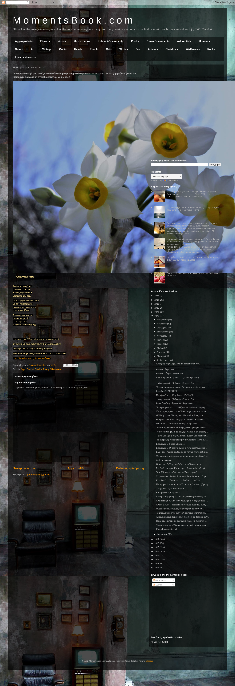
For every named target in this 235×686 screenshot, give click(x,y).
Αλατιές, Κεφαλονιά (165, 369)
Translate (173, 180)
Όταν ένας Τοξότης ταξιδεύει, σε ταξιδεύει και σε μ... (180, 464)
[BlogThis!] (67, 365)
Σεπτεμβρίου (163, 332)
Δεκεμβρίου (162, 319)
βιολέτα (38, 369)
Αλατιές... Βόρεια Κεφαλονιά (169, 373)
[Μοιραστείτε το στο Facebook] (73, 365)
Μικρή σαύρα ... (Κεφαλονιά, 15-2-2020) (174, 395)
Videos (62, 41)
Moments (204, 41)
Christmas (171, 49)
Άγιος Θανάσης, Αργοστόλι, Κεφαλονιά (174, 403)
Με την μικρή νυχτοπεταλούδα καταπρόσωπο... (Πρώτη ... (183, 484)
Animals (153, 49)
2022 (157, 308)
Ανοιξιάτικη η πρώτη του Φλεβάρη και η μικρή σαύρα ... (182, 501)
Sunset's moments (158, 41)
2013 (157, 563)
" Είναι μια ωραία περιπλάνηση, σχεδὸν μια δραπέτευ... (182, 436)
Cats (109, 49)
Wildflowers (193, 49)
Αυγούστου (162, 336)
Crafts (63, 49)
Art (33, 49)
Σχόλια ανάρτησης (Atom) (37, 474)
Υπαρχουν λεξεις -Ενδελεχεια (170, 488)
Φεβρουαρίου (163, 360)
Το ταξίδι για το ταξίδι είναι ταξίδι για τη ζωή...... (178, 472)
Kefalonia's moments (110, 41)
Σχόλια (158, 585)
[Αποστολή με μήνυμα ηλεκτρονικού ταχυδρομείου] (64, 365)
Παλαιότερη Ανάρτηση (130, 468)
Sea (138, 49)
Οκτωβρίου (162, 328)
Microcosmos (82, 41)
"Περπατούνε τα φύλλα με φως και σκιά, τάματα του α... (182, 525)
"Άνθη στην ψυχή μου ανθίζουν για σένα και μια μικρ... (181, 407)
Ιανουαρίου (162, 534)
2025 (157, 296)
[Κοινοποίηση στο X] (70, 365)
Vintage (46, 49)
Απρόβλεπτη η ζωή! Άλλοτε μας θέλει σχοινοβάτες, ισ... (182, 496)
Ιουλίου (160, 340)
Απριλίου (161, 352)
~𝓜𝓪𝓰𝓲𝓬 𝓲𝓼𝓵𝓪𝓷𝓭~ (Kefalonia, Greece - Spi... (176, 383)
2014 (157, 559)
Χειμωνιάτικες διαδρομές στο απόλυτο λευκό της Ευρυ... (182, 476)
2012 (157, 567)
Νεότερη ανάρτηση (24, 468)
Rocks (211, 49)
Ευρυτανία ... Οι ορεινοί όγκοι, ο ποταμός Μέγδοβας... (181, 448)
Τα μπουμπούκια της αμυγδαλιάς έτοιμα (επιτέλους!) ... (181, 513)
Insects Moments (25, 57)
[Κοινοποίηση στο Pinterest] (76, 365)
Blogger (149, 661)
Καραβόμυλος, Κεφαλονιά (168, 492)
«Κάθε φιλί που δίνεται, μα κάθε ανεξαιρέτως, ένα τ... (181, 415)
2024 (157, 300)
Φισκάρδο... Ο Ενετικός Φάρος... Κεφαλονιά (176, 423)
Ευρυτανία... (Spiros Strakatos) (170, 444)
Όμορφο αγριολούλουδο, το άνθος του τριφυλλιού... (180, 509)
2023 (157, 304)
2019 (157, 539)
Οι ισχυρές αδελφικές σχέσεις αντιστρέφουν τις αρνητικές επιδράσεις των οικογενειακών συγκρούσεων (193, 224)
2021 (157, 312)
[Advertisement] (186, 89)
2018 (157, 543)
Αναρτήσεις (160, 580)
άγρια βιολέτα (27, 369)
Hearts (78, 49)
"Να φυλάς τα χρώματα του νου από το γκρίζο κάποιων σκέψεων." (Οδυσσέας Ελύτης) (192, 258)
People (94, 49)
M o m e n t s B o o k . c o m (73, 20)
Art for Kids (184, 41)
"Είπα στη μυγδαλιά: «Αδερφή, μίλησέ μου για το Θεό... (182, 427)
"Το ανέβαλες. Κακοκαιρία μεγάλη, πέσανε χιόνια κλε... (182, 440)
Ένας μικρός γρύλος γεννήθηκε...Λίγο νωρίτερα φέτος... (182, 411)
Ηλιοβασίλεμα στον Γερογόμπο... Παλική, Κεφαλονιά (180, 419)
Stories (123, 49)
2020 (157, 316)
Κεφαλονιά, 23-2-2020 (166, 391)
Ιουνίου (160, 344)
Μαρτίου (161, 356)
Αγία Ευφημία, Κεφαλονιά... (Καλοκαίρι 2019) (177, 377)
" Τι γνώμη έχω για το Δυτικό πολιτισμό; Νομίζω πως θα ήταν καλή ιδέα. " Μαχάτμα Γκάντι (193, 208)
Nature (19, 49)
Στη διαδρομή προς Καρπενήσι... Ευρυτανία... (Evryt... (181, 468)
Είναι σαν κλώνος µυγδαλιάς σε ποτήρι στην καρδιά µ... (182, 452)
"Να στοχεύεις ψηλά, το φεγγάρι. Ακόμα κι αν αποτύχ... (182, 432)
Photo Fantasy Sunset (166, 529)
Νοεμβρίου (162, 324)
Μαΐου (160, 348)
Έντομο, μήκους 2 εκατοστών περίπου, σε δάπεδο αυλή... (183, 517)
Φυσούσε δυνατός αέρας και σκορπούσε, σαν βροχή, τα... (183, 456)
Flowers (45, 41)
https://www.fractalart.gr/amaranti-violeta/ (32, 358)
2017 (157, 547)
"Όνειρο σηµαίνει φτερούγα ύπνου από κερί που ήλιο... (181, 387)
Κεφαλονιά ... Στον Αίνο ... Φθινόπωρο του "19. (178, 480)
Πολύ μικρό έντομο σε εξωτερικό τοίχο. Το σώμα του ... (181, 521)
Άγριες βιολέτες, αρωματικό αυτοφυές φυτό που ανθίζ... (182, 505)
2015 (157, 555)
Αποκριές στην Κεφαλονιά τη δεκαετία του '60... (178, 364)
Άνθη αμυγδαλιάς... (165, 460)
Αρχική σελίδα (24, 41)
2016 (157, 551)
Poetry (135, 41)
